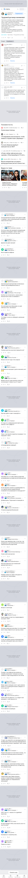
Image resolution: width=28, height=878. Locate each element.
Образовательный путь (14, 411)
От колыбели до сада (15, 150)
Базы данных (11, 832)
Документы (11, 637)
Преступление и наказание (14, 228)
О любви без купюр (13, 127)
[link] (10, 179)
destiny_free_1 (6, 142)
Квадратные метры (13, 539)
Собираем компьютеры (14, 738)
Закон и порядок (10, 14)
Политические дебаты (13, 348)
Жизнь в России (12, 357)
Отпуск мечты (14, 159)
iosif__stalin (6, 134)
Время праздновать (13, 281)
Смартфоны (11, 250)
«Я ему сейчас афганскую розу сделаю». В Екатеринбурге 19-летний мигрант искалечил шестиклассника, (13, 155)
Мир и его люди (13, 142)
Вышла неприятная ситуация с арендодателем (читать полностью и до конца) (13, 163)
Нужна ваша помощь (8, 130)
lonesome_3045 (7, 159)
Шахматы (10, 626)
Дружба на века (12, 240)
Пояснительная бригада (14, 551)
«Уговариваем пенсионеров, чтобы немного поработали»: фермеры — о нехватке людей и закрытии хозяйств (13, 138)
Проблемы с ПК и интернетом (14, 292)
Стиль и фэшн (11, 315)
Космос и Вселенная (13, 507)
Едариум (11, 134)
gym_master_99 (7, 150)
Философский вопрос (13, 561)
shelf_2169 (6, 127)
